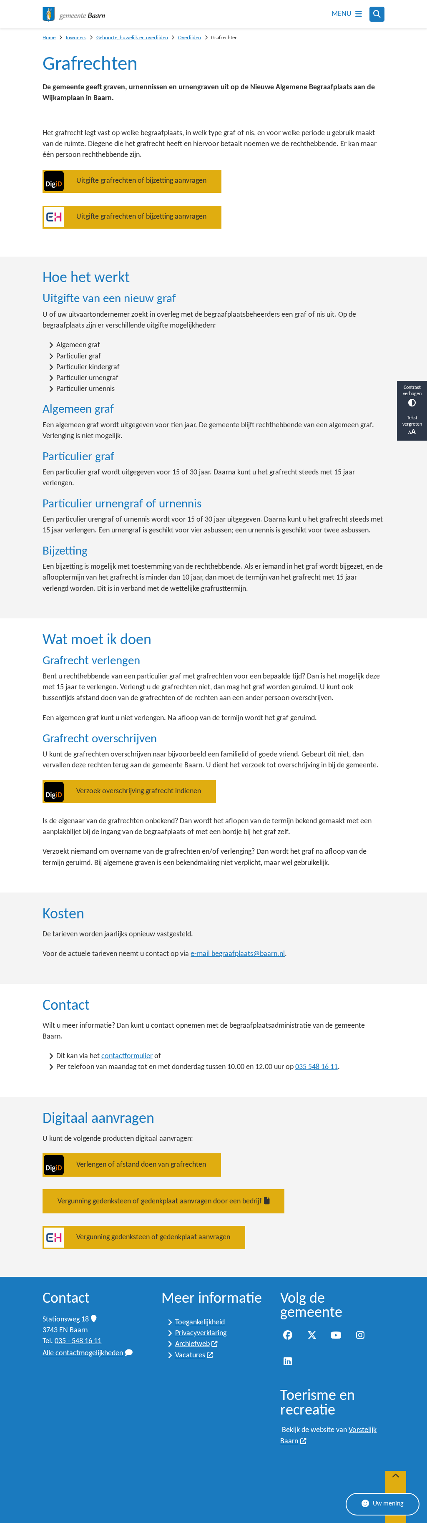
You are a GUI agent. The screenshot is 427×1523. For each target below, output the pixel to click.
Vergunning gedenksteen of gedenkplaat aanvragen (153, 1237)
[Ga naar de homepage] (74, 14)
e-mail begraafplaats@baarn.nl (238, 954)
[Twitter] (311, 1335)
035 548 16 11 (316, 1067)
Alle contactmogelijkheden (83, 1353)
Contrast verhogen (412, 390)
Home (49, 37)
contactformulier (127, 1056)
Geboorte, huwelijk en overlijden (132, 37)
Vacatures (190, 1355)
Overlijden (189, 37)
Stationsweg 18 (66, 1319)
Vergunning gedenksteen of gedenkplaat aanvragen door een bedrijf (160, 1201)
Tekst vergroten (412, 421)
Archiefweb (192, 1344)
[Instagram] (360, 1335)
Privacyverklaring (200, 1333)
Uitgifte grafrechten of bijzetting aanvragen (141, 180)
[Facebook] (287, 1335)
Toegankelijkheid (200, 1322)
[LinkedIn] (287, 1361)
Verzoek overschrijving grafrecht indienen (138, 791)
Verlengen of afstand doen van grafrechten (141, 1164)
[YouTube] (336, 1335)
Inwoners (76, 37)
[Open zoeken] (376, 14)
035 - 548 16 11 (78, 1341)
